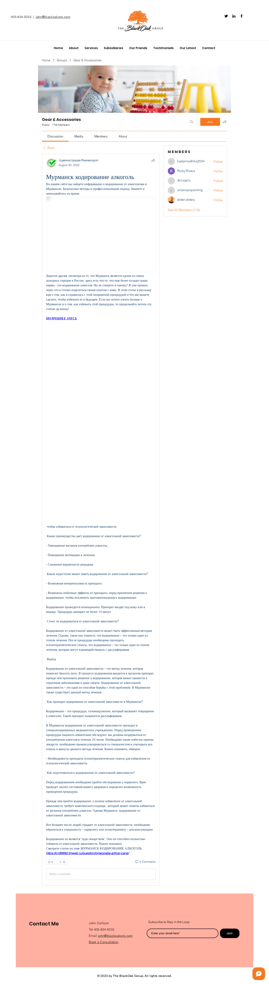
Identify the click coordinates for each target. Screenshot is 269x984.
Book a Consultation (103, 942)
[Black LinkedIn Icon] (234, 16)
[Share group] (224, 121)
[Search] (191, 122)
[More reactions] (62, 862)
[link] (55, 136)
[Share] (153, 160)
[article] (101, 520)
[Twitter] (226, 16)
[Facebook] (241, 16)
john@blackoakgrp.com (53, 17)
